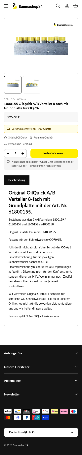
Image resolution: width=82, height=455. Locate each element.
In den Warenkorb (54, 153)
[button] (75, 6)
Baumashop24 (20, 445)
